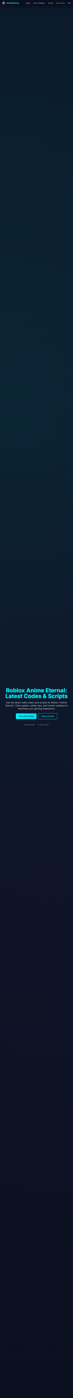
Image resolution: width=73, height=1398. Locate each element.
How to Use (60, 3)
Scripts (50, 3)
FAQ (69, 3)
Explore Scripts (47, 716)
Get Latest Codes (26, 716)
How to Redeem (39, 3)
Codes (28, 3)
